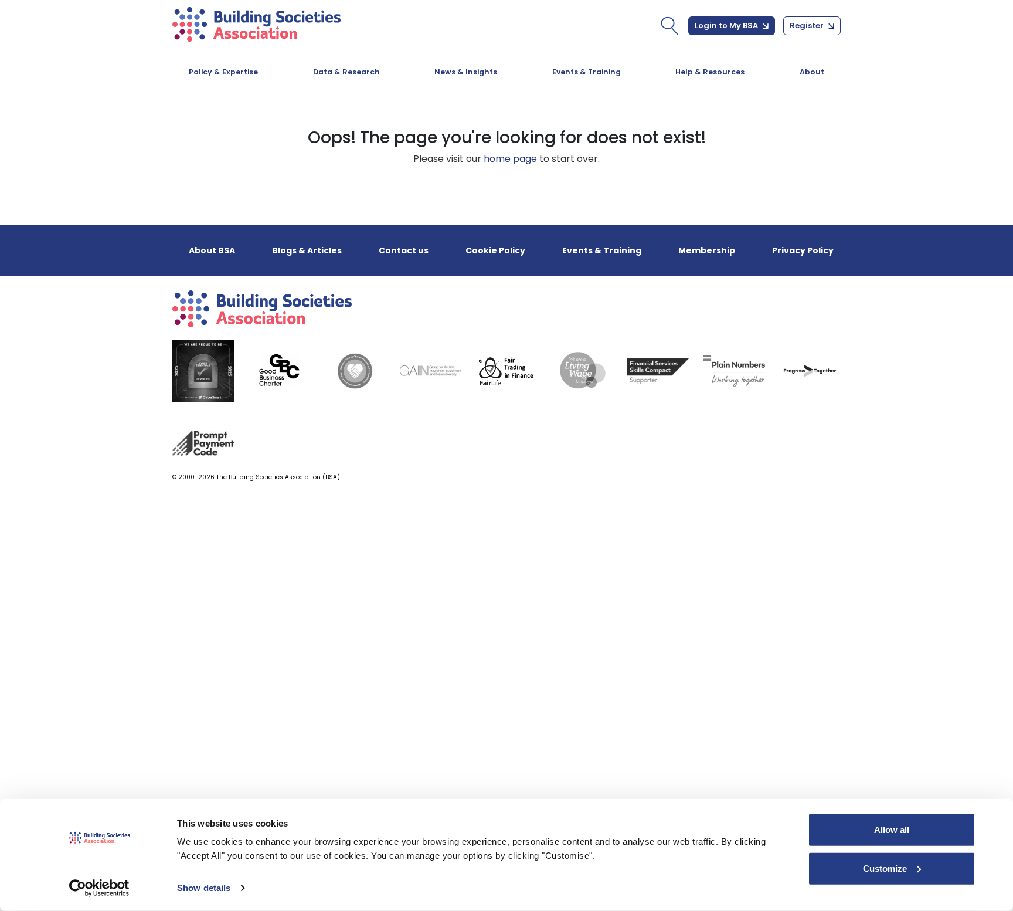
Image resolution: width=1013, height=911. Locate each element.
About (812, 72)
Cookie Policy (495, 250)
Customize (885, 868)
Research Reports (663, 120)
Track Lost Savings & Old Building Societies (492, 125)
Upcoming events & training (271, 120)
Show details (203, 888)
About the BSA (237, 120)
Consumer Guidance (252, 120)
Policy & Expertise (223, 72)
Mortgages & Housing (255, 120)
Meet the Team (657, 120)
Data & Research (346, 72)
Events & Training (586, 72)
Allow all (891, 830)
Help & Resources (710, 72)
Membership (706, 250)
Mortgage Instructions (675, 120)
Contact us (404, 250)
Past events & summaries (682, 120)
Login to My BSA (727, 25)
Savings (430, 120)
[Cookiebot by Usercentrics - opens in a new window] (99, 888)
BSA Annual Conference (469, 120)
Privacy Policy (803, 250)
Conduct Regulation (669, 120)
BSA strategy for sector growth (487, 120)
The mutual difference (256, 120)
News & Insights (465, 72)
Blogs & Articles (240, 120)
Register (807, 25)
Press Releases (447, 120)
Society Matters (658, 120)
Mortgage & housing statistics (486, 120)
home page (510, 158)
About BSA (212, 250)
